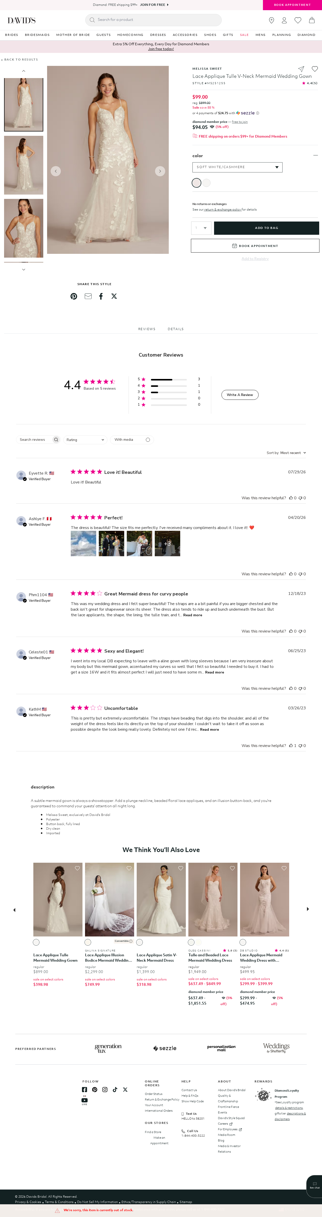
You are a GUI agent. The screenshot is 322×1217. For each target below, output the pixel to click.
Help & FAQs (189, 1095)
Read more (192, 615)
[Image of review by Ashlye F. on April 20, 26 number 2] (111, 543)
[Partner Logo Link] (108, 1048)
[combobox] (85, 439)
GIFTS (228, 35)
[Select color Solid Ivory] (191, 942)
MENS (261, 35)
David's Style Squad (231, 1118)
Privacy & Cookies (28, 1202)
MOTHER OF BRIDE (73, 35)
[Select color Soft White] (36, 942)
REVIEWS (147, 329)
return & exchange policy (222, 209)
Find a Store (153, 1132)
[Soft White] (206, 183)
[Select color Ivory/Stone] (198, 942)
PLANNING (281, 35)
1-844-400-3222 (193, 1135)
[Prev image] (24, 71)
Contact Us (189, 1090)
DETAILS (176, 329)
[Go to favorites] (298, 20)
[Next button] (309, 909)
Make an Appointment (159, 1140)
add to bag (266, 228)
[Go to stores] (271, 20)
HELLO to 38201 (193, 1118)
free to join (240, 122)
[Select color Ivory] (88, 942)
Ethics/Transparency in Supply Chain (148, 1202)
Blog (221, 1140)
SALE (244, 35)
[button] (201, 228)
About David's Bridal (232, 1090)
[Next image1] (24, 270)
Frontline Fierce (228, 1107)
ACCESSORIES (185, 35)
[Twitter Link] (125, 1089)
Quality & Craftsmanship (228, 1098)
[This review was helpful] (291, 498)
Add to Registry (255, 259)
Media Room (226, 1135)
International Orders (159, 1110)
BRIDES (11, 35)
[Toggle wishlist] (77, 868)
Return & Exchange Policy (162, 1099)
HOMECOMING (130, 35)
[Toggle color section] (315, 155)
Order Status (153, 1094)
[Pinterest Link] (94, 1089)
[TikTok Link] (115, 1089)
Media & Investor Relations (229, 1149)
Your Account (154, 1105)
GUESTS (103, 35)
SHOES (210, 35)
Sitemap (185, 1202)
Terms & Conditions (59, 1202)
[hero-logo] (21, 20)
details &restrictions (289, 1108)
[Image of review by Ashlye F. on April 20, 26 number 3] (139, 543)
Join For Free (152, 5)
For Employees (227, 1129)
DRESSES (158, 35)
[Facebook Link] (84, 1089)
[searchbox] (33, 440)
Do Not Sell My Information (97, 1202)
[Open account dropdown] (284, 20)
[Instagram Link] (104, 1089)
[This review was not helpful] (300, 498)
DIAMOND (307, 35)
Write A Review (240, 394)
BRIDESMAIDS (37, 35)
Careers (223, 1123)
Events (222, 1112)
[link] (74, 296)
